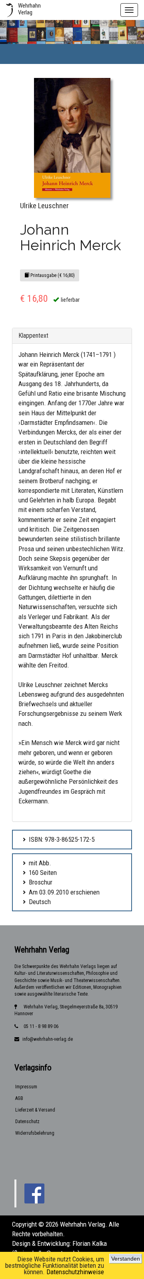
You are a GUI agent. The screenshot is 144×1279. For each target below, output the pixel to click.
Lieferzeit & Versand (35, 1110)
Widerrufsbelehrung (34, 1133)
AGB (19, 1098)
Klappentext (33, 335)
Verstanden (125, 1258)
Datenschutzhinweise (75, 1272)
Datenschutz (27, 1121)
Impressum (26, 1087)
